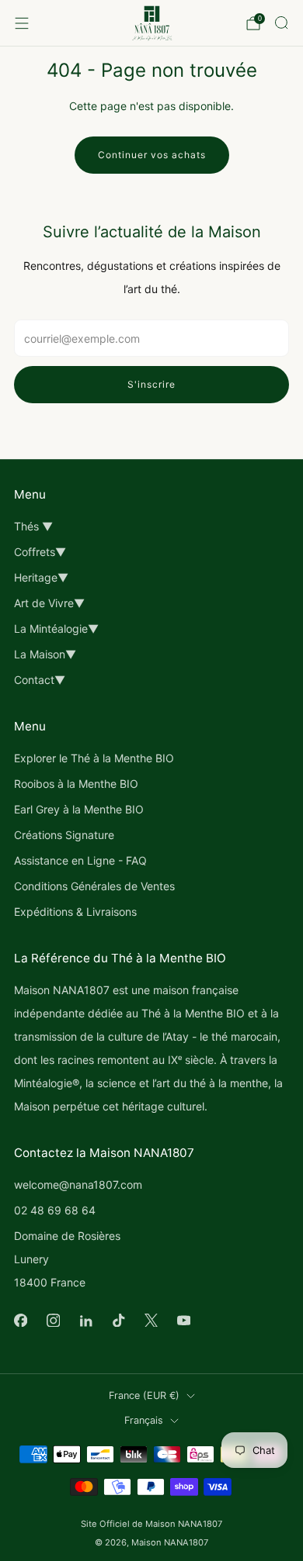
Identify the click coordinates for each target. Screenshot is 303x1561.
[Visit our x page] (150, 1320)
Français (143, 1420)
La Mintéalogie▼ (56, 628)
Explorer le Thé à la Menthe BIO (94, 758)
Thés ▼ (33, 526)
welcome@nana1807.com (78, 1184)
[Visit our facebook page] (20, 1320)
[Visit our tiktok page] (118, 1320)
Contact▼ (39, 679)
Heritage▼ (41, 577)
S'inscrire (151, 384)
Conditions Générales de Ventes (94, 886)
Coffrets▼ (40, 551)
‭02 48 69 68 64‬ (55, 1210)
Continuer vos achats (152, 155)
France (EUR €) (144, 1395)
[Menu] (22, 23)
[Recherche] (281, 22)
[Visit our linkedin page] (85, 1320)
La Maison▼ (45, 654)
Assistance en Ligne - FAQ (80, 860)
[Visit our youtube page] (183, 1320)
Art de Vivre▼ (49, 603)
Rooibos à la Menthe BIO (76, 783)
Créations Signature (64, 834)
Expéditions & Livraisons (75, 911)
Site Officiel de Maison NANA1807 (151, 1523)
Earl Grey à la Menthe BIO (79, 809)
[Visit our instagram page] (53, 1320)
